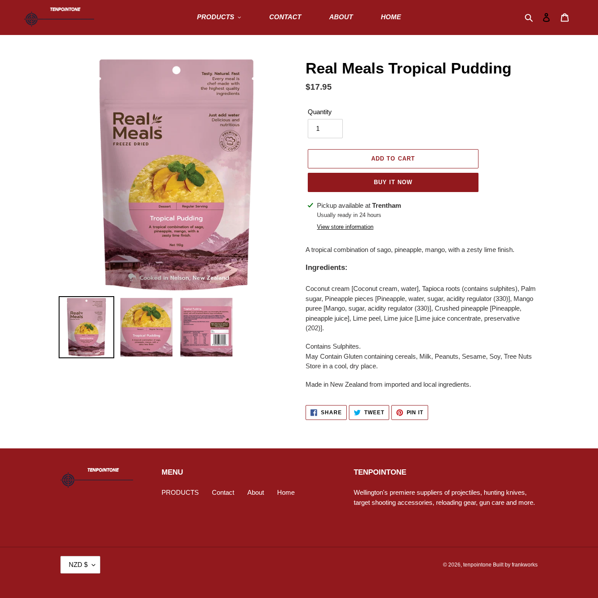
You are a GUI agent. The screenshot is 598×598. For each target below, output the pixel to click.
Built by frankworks (515, 565)
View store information (345, 227)
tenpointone (477, 565)
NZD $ (78, 564)
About (255, 492)
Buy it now (393, 182)
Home (286, 492)
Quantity (320, 111)
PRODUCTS (180, 492)
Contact (223, 492)
